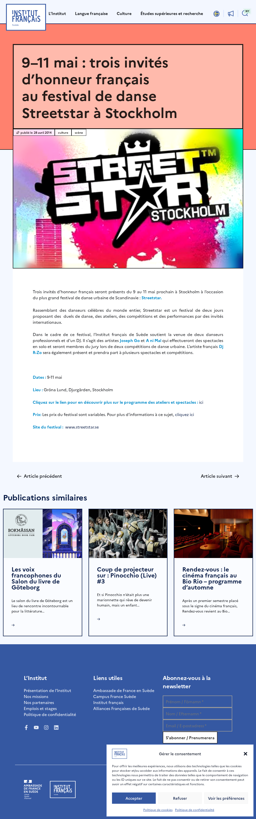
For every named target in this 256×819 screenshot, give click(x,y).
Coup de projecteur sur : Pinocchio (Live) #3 (127, 575)
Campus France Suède (114, 696)
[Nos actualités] (231, 13)
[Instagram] (46, 727)
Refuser (180, 798)
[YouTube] (36, 727)
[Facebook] (26, 727)
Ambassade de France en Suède (123, 690)
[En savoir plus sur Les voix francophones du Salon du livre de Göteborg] (43, 533)
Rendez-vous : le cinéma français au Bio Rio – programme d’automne (212, 578)
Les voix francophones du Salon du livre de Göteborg (36, 578)
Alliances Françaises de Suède (121, 708)
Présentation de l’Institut (47, 690)
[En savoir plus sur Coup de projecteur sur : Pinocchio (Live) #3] (128, 533)
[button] (245, 753)
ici (201, 402)
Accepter (134, 798)
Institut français (108, 702)
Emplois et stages (40, 708)
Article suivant (220, 476)
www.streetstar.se (82, 427)
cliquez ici (184, 414)
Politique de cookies (157, 810)
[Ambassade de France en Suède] (33, 800)
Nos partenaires (39, 702)
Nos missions (36, 696)
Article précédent (39, 476)
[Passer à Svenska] (217, 13)
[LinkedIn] (56, 727)
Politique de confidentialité (194, 810)
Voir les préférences (226, 798)
